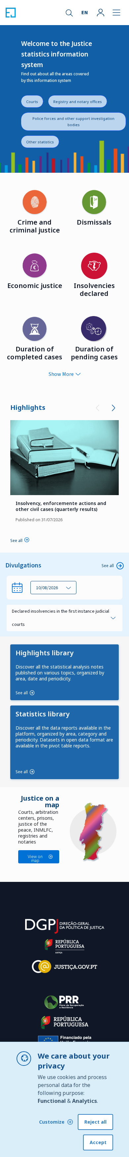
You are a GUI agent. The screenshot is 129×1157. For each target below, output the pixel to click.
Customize (51, 1122)
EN (84, 12)
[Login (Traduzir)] (100, 12)
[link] (64, 457)
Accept (98, 1142)
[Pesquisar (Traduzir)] (69, 12)
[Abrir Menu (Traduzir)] (116, 12)
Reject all (95, 1122)
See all (108, 565)
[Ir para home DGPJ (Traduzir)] (10, 12)
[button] (53, 587)
